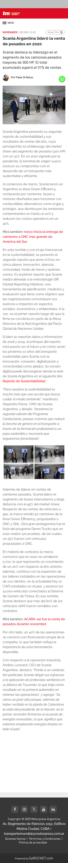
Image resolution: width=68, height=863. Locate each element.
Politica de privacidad (33, 842)
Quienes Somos (15, 838)
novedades (10, 32)
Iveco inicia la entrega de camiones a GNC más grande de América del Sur (33, 237)
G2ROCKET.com (41, 858)
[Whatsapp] (62, 79)
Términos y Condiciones (44, 838)
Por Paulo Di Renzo (22, 77)
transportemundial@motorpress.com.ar (34, 834)
